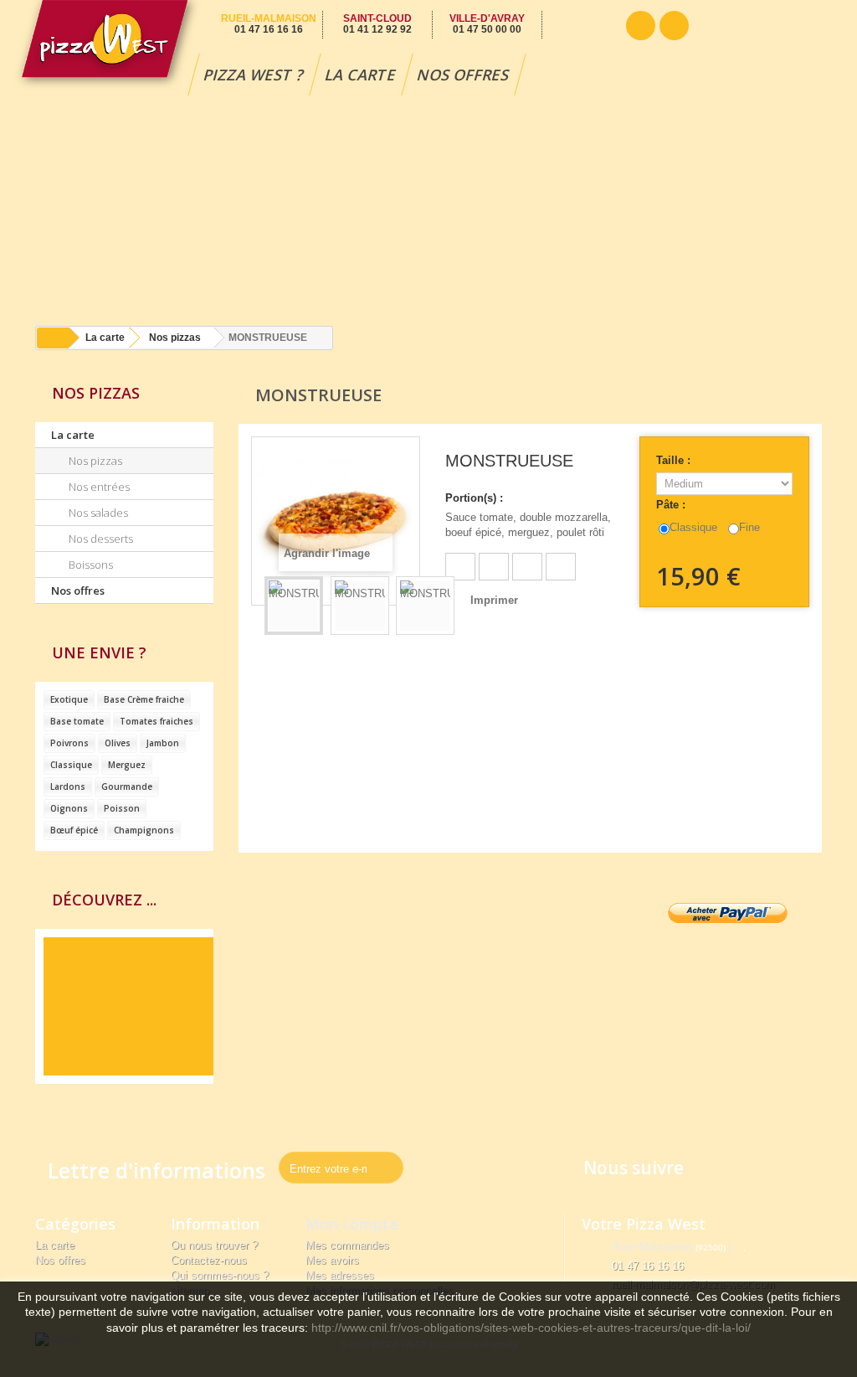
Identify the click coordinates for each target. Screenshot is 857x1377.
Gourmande (126, 786)
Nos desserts (99, 538)
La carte (361, 74)
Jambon (162, 743)
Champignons (144, 830)
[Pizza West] (107, 46)
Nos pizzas (175, 337)
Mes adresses (339, 1275)
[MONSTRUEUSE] (293, 605)
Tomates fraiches (156, 721)
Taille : (675, 460)
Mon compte (351, 1224)
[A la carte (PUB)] (124, 1006)
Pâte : (672, 504)
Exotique (69, 699)
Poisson (122, 808)
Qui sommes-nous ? (220, 1275)
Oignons (69, 808)
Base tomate (77, 721)
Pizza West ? (254, 74)
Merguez (127, 765)
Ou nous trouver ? (214, 1245)
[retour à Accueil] (53, 337)
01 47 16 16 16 (648, 1266)
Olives (118, 743)
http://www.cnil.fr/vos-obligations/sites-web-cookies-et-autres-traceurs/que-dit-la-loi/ (531, 1327)
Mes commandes (347, 1245)
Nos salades (97, 512)
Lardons (67, 786)
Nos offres (463, 74)
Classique (71, 765)
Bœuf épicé (74, 830)
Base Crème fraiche (144, 699)
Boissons (89, 564)
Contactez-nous (209, 1260)
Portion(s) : (474, 498)
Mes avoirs (332, 1260)
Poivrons (69, 743)
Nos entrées (98, 486)
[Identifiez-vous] (674, 25)
